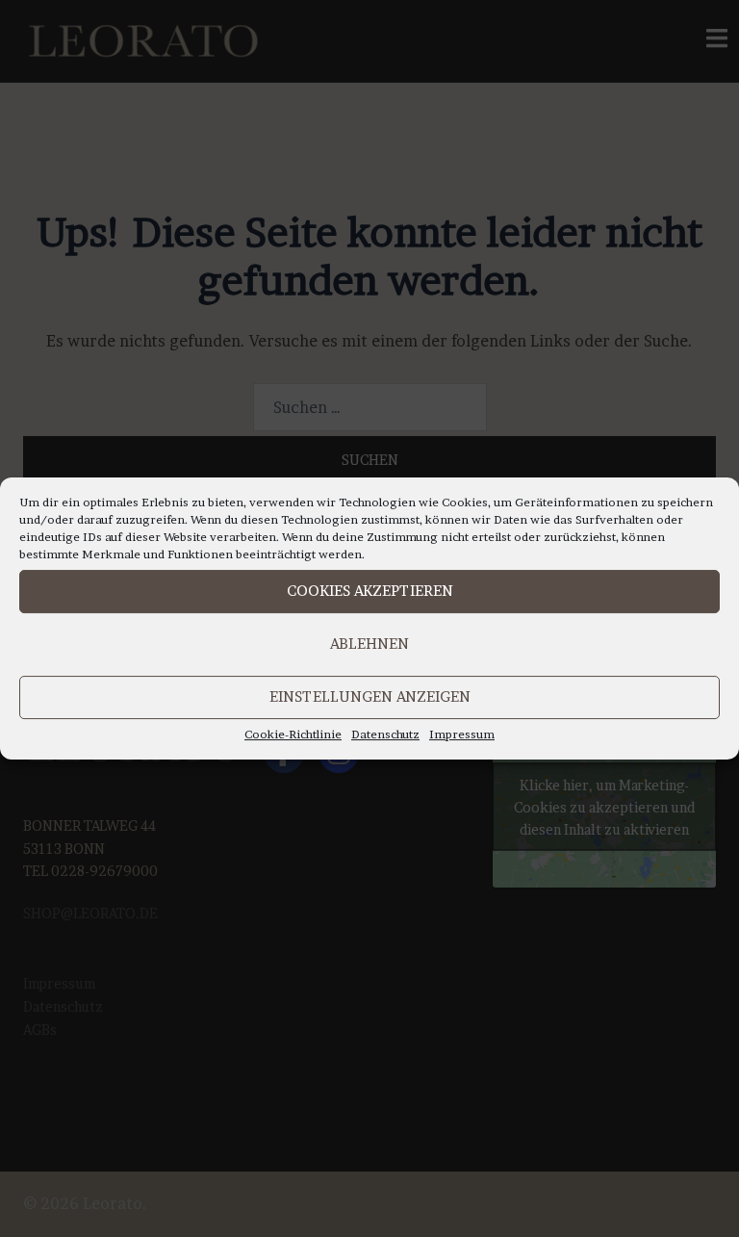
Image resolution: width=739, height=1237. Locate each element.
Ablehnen (369, 643)
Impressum (462, 734)
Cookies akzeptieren (370, 590)
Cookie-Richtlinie (293, 734)
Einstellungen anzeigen (370, 696)
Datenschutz (385, 734)
